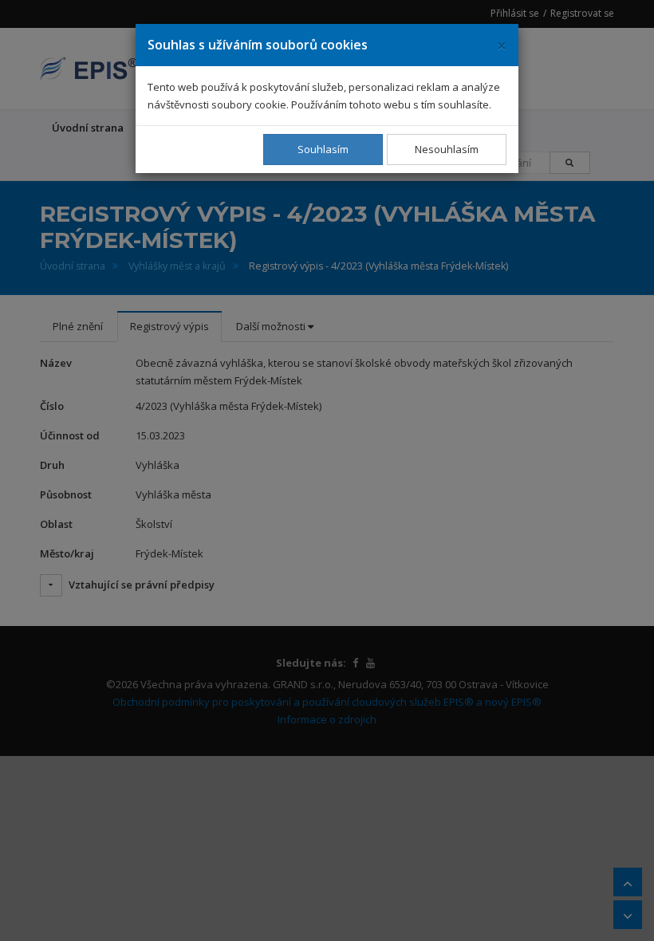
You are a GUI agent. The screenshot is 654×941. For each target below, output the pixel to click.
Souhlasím (323, 149)
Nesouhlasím (447, 149)
